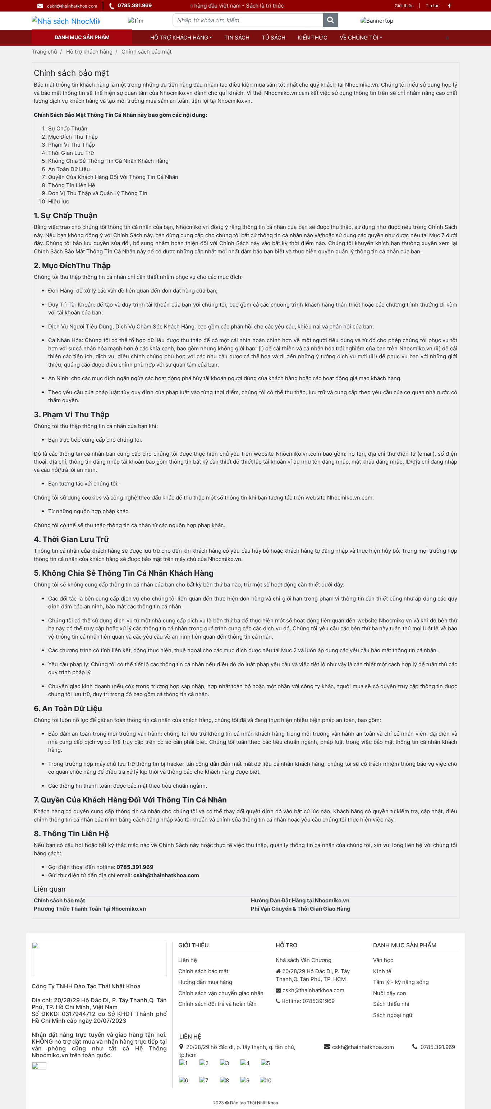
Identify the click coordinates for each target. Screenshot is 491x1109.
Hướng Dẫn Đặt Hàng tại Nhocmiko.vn (300, 900)
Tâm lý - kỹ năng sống (401, 982)
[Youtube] (53, 1079)
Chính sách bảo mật (146, 51)
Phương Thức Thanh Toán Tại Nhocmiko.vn (90, 908)
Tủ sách (273, 37)
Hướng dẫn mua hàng (205, 982)
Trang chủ (44, 51)
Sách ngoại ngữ (392, 1015)
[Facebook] (449, 6)
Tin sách (236, 37)
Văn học (383, 960)
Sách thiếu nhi (391, 1003)
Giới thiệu (404, 5)
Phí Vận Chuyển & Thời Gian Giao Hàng (300, 908)
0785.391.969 (135, 5)
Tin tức (433, 5)
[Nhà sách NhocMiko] (66, 21)
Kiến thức (312, 37)
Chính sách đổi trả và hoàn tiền (217, 1003)
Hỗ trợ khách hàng (179, 37)
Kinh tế (382, 971)
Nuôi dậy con (389, 993)
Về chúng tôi (359, 37)
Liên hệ (187, 960)
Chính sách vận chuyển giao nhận (220, 993)
